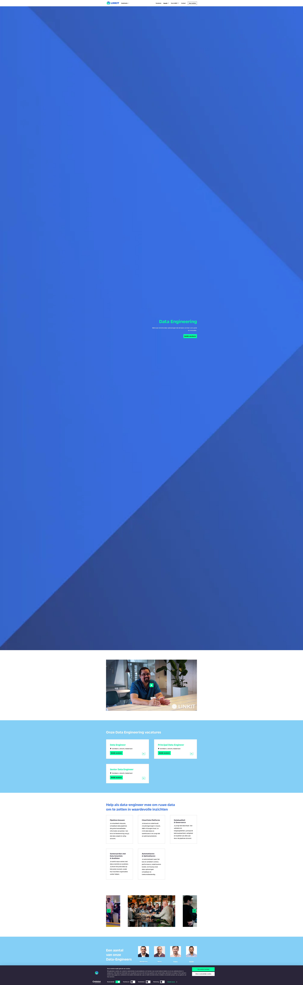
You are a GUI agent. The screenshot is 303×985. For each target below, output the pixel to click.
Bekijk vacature (116, 753)
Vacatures (158, 3)
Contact (183, 3)
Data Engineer (118, 744)
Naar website (192, 3)
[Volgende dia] (194, 911)
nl (143, 753)
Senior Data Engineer (121, 769)
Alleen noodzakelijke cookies (203, 974)
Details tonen (171, 982)
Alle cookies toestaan (203, 969)
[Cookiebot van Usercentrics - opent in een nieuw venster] (97, 982)
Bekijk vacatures (190, 336)
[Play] (151, 685)
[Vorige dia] (109, 911)
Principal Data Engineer (171, 744)
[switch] (133, 982)
